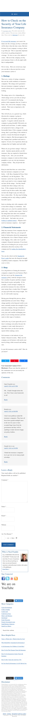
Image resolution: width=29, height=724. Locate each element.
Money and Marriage (6, 616)
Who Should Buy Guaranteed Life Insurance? (13, 642)
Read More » (6, 569)
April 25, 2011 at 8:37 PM (11, 386)
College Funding (5, 609)
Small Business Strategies (7, 624)
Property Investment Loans (8, 622)
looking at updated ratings (9, 220)
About (4, 713)
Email (3, 516)
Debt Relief (4, 618)
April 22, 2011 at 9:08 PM (11, 411)
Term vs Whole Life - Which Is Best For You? (13, 639)
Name (3, 506)
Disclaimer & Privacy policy (19, 713)
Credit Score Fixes (6, 614)
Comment (4, 480)
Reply (6, 400)
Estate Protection (5, 620)
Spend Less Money (6, 626)
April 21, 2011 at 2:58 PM (11, 448)
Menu (16, 14)
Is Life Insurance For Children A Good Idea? (12, 646)
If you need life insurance (8, 41)
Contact (9, 713)
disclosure (15, 35)
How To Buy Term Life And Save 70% (11, 659)
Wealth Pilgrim (14, 6)
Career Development (6, 607)
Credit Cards (4, 611)
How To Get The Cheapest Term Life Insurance (13, 650)
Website (3, 525)
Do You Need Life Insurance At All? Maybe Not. (14, 663)
